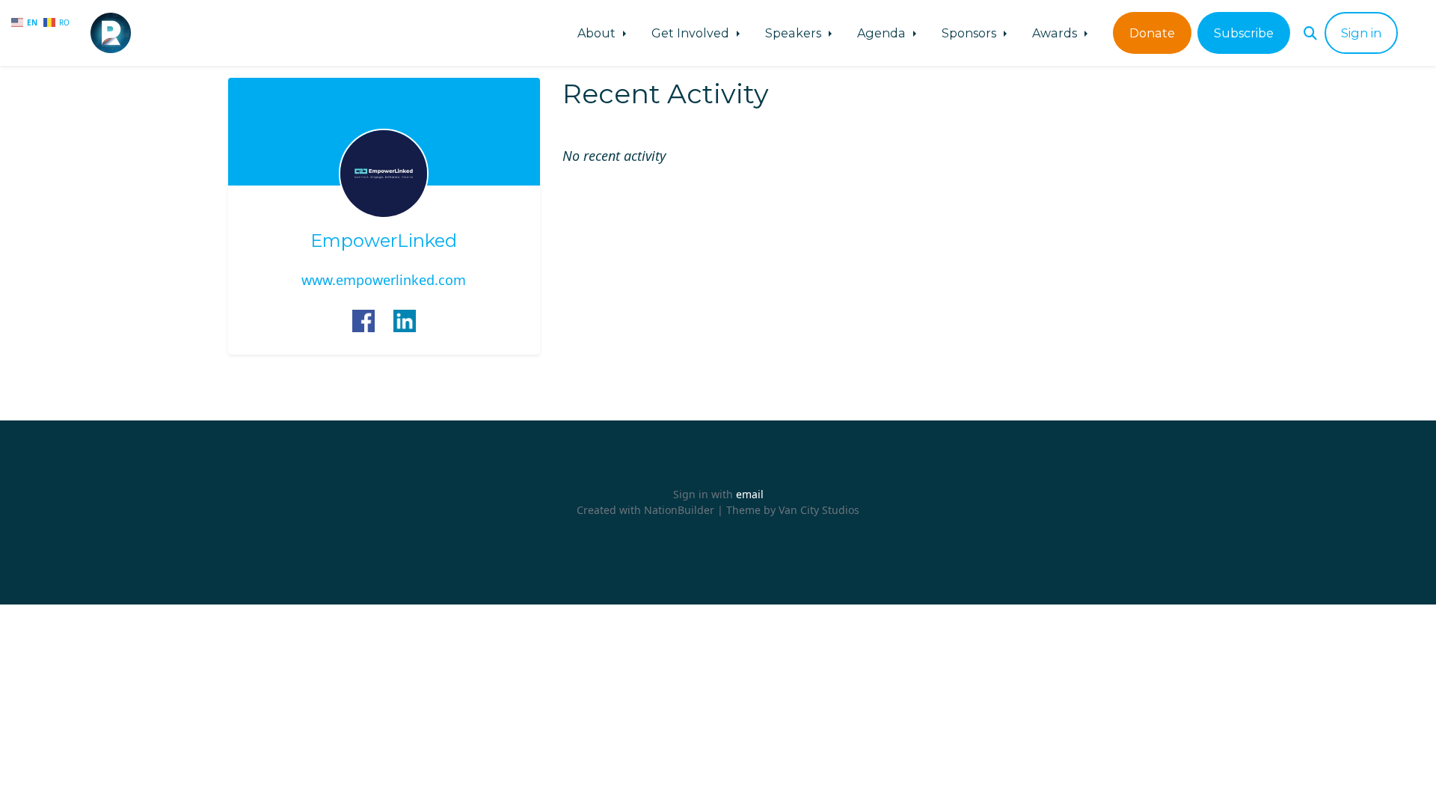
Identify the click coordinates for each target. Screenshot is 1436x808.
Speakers (794, 32)
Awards (1056, 32)
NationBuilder (679, 510)
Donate (1152, 32)
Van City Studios (819, 510)
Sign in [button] (1361, 32)
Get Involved (691, 32)
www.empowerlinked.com (383, 280)
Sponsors (970, 32)
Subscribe (1244, 32)
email (750, 494)
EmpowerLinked (383, 240)
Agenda (883, 32)
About (598, 32)
